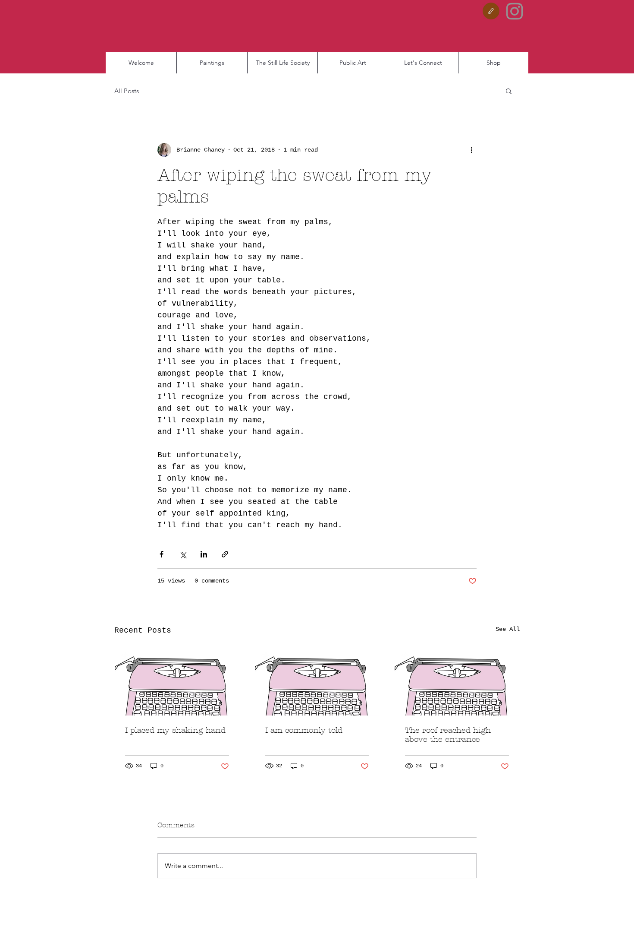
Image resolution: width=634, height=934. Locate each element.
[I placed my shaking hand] (177, 681)
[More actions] (471, 150)
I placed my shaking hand (175, 730)
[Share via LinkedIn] (204, 554)
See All (508, 629)
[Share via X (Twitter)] (183, 554)
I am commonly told (303, 730)
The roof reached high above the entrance (448, 735)
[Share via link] (225, 554)
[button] (509, 90)
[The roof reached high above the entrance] (457, 681)
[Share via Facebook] (161, 554)
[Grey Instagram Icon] (514, 11)
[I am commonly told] (317, 681)
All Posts (126, 91)
